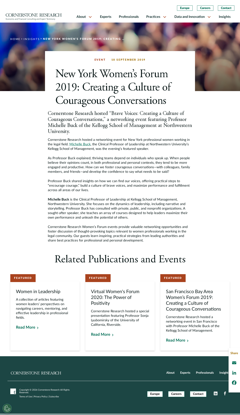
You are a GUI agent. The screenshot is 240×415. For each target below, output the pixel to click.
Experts (105, 17)
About (81, 17)
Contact (226, 8)
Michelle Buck (80, 144)
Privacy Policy (40, 396)
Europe (185, 8)
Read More (25, 327)
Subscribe (54, 396)
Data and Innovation (189, 17)
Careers (205, 8)
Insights (225, 17)
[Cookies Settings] (7, 408)
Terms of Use (25, 396)
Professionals (129, 17)
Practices (153, 17)
